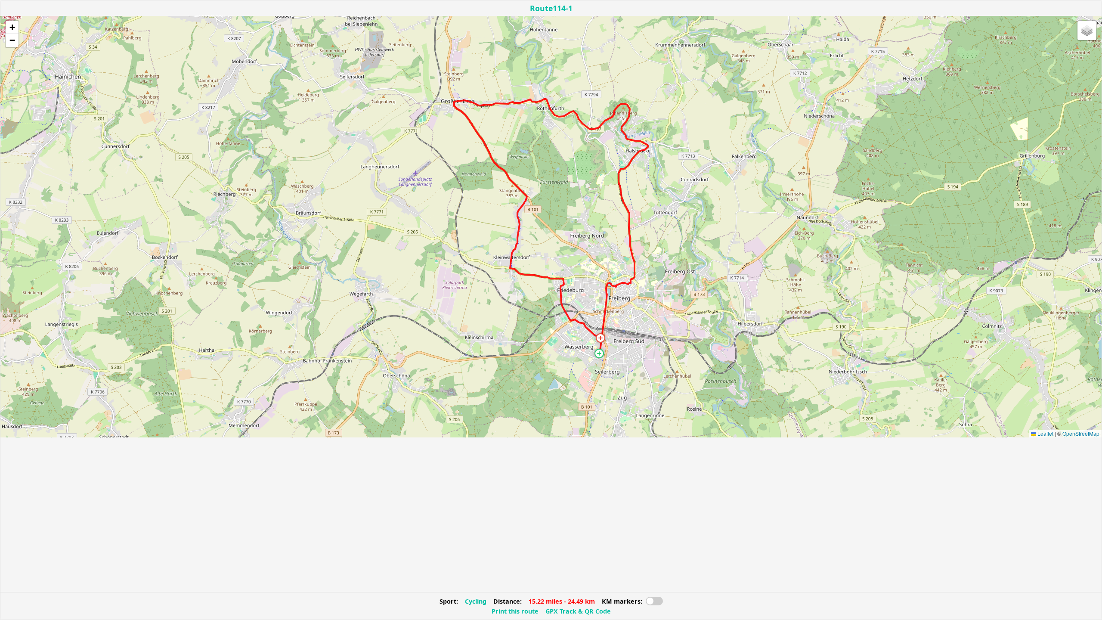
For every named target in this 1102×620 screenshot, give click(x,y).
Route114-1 (551, 8)
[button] (599, 353)
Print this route (515, 611)
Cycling (475, 601)
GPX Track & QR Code (578, 611)
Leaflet (1044, 433)
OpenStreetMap (1080, 433)
